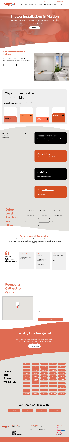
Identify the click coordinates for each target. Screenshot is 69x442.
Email (39, 290)
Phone (39, 285)
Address (40, 296)
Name (39, 280)
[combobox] (50, 303)
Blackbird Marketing (40, 429)
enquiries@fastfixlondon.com (20, 427)
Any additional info (41, 311)
